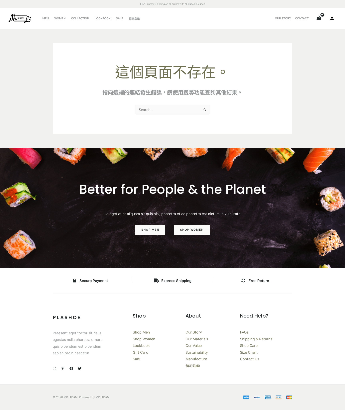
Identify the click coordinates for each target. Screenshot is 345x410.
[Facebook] (71, 368)
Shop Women (144, 339)
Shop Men (141, 332)
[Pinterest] (63, 368)
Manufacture (196, 359)
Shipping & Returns (256, 339)
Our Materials (196, 339)
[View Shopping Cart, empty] (319, 18)
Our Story (283, 18)
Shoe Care (249, 345)
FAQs (244, 332)
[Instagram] (54, 368)
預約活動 (134, 18)
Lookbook (102, 18)
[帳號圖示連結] (332, 18)
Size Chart (249, 352)
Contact (302, 18)
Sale (119, 18)
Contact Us (249, 359)
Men (45, 18)
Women (59, 18)
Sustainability (196, 352)
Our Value (193, 345)
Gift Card (140, 352)
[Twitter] (79, 368)
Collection (80, 18)
